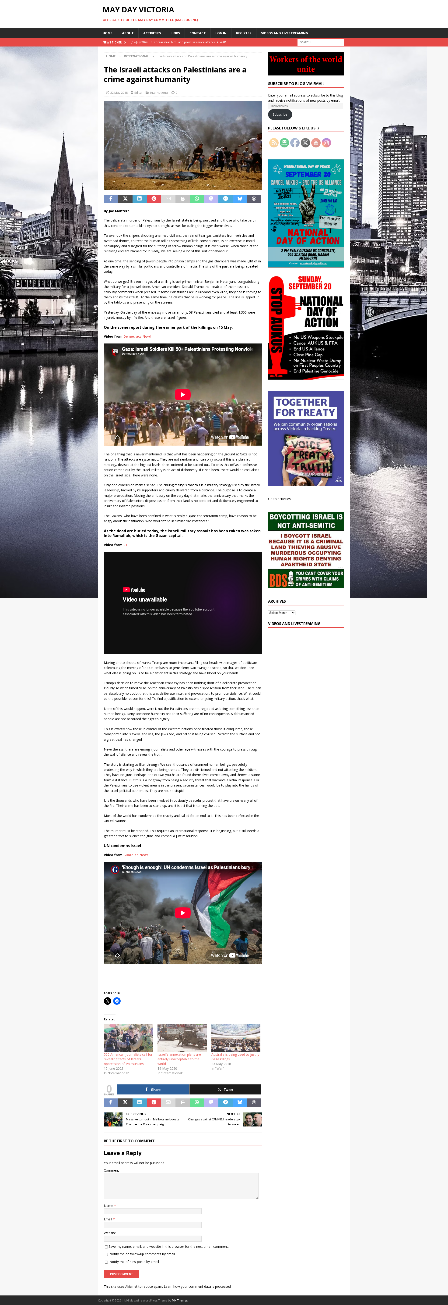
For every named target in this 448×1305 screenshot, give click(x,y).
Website (110, 1233)
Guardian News (135, 855)
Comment (111, 1170)
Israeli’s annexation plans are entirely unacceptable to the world (179, 1059)
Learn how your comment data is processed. (197, 1286)
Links (175, 33)
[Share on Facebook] (111, 199)
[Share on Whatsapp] (197, 199)
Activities (152, 33)
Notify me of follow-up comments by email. (142, 1254)
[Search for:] (321, 42)
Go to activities (279, 499)
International (159, 92)
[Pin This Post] (154, 199)
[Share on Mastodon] (211, 199)
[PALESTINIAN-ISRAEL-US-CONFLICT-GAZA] (183, 187)
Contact (197, 33)
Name (109, 1205)
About (128, 33)
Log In (221, 33)
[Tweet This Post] (125, 199)
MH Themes (180, 1300)
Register (244, 33)
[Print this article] (182, 199)
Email (108, 1219)
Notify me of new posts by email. (134, 1261)
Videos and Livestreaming (284, 33)
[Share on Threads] (254, 199)
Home (107, 33)
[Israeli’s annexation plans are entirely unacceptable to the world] (182, 1038)
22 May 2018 (119, 92)
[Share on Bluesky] (240, 199)
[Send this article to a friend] (168, 199)
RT (125, 545)
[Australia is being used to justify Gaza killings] (235, 1038)
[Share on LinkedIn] (140, 199)
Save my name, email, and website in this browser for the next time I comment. (168, 1246)
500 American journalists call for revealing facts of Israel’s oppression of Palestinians (128, 1059)
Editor (138, 92)
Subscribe (280, 114)
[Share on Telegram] (225, 199)
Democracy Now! (137, 336)
